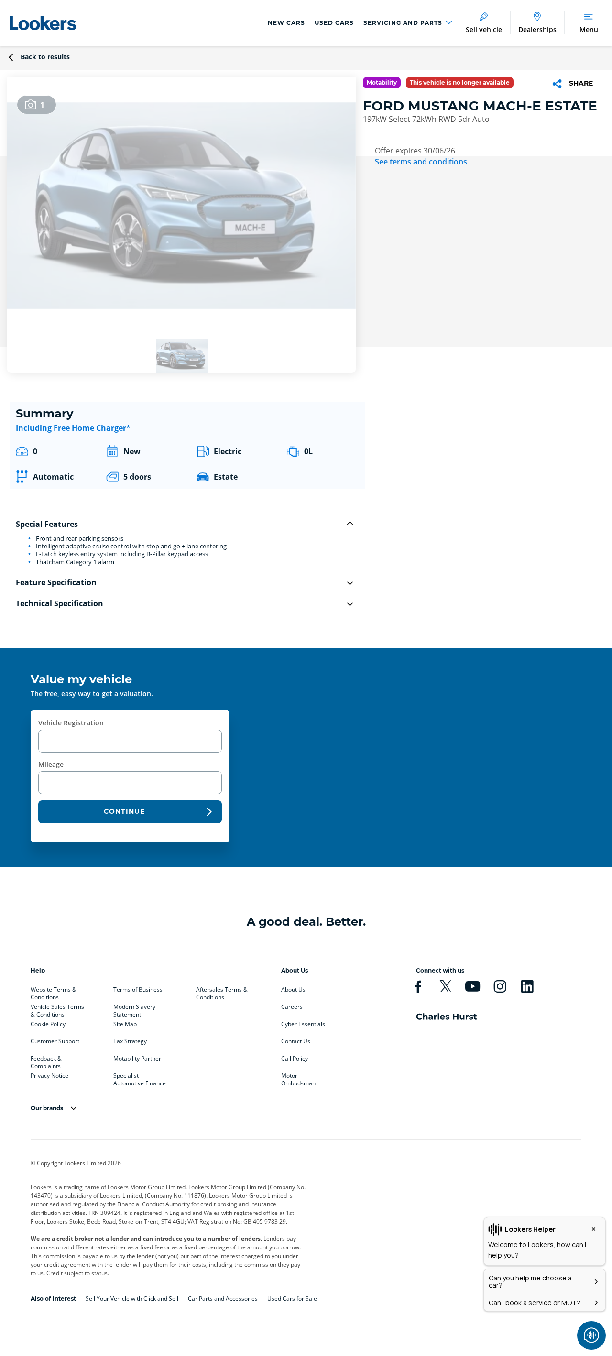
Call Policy (294, 1058)
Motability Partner (137, 1058)
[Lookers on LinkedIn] (527, 986)
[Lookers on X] (445, 986)
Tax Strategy (130, 1041)
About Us (293, 990)
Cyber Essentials (303, 1024)
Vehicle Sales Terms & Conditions (57, 1009)
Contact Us (295, 1041)
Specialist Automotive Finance (139, 1077)
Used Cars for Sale (292, 1298)
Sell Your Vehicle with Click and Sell (132, 1298)
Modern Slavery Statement (134, 1009)
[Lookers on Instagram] (500, 986)
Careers (292, 1007)
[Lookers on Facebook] (418, 986)
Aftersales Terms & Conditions (222, 991)
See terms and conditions (421, 161)
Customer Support (55, 1041)
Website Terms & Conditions (53, 991)
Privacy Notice (49, 1076)
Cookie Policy (48, 1024)
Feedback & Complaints (46, 1060)
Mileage (51, 764)
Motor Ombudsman (298, 1077)
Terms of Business (138, 990)
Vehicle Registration (71, 722)
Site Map (125, 1024)
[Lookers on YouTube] (473, 986)
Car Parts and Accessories (223, 1298)
